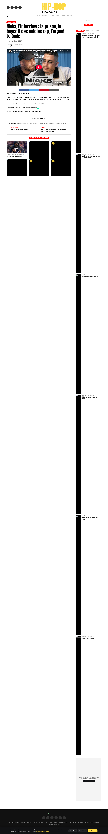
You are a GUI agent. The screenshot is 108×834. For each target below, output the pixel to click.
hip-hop (29, 123)
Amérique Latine (63, 822)
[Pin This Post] (44, 90)
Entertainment (22, 123)
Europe (46, 822)
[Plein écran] (69, 83)
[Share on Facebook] (24, 90)
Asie (70, 822)
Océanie (74, 822)
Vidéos (57, 16)
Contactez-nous (94, 822)
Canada (41, 822)
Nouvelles (44, 16)
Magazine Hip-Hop (49, 123)
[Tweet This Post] (34, 90)
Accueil (38, 16)
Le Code (41, 123)
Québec (35, 822)
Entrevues (80, 822)
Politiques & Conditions (55, 824)
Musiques (51, 16)
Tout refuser (73, 830)
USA (51, 822)
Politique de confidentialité (42, 831)
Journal (35, 123)
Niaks (64, 123)
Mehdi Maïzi (25, 93)
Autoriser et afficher (89, 780)
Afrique (55, 822)
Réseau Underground (67, 16)
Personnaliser (82, 830)
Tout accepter (92, 830)
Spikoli (11, 46)
